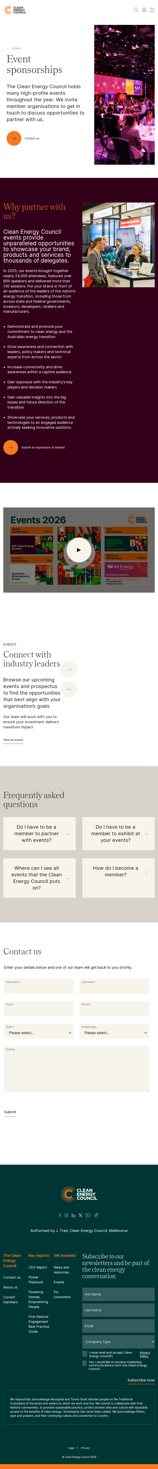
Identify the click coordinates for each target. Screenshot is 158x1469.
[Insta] (66, 1215)
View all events (13, 739)
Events (59, 1282)
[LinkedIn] (73, 1215)
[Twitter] (80, 1215)
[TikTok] (96, 1215)
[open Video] (79, 550)
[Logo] (79, 1194)
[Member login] (144, 10)
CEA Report (38, 1267)
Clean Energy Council (77, 1457)
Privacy (85, 1447)
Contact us (11, 1277)
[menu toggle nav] (152, 10)
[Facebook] (60, 1215)
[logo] (14, 10)
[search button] (136, 10)
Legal (71, 1447)
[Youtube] (88, 1215)
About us (10, 1287)
